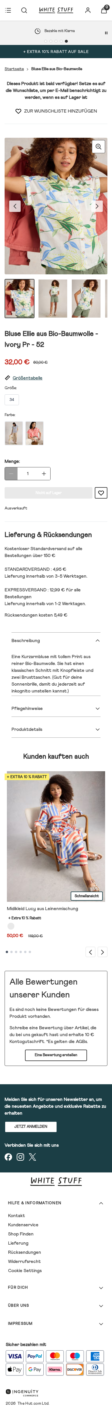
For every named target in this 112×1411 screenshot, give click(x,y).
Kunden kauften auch (56, 756)
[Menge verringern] (11, 473)
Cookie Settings (25, 1270)
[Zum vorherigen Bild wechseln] (15, 206)
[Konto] (87, 10)
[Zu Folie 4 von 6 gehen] (21, 952)
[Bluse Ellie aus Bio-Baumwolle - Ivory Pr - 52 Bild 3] (86, 298)
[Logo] (56, 10)
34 (11, 400)
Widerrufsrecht (24, 1261)
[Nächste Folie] (102, 952)
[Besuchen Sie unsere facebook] (8, 1157)
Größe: (11, 388)
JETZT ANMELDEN (30, 1127)
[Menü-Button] (8, 10)
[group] (56, 206)
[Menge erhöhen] (44, 473)
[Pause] (106, 33)
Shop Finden (21, 1234)
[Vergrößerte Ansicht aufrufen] (98, 146)
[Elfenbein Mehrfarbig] (10, 926)
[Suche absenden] (24, 10)
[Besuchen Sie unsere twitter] (32, 1157)
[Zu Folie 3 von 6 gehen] (16, 952)
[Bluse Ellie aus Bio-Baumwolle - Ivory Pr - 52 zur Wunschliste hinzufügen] (18, 111)
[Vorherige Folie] (90, 952)
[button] (56, 378)
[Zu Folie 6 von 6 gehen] (30, 952)
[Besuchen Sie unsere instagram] (20, 1157)
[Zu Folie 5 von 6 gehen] (25, 952)
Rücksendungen (24, 1252)
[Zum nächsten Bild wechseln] (97, 206)
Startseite (14, 69)
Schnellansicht (87, 896)
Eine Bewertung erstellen (56, 1055)
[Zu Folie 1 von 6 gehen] (7, 952)
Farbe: (10, 415)
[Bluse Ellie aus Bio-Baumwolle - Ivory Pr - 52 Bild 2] (53, 298)
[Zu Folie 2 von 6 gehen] (11, 952)
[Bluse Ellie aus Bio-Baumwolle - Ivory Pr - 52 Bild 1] (19, 298)
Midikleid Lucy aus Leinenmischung (42, 908)
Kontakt (16, 1215)
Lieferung (18, 1243)
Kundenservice (23, 1225)
